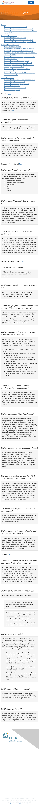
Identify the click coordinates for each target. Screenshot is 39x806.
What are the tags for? (12, 90)
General (3, 25)
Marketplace (6, 754)
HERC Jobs (5, 794)
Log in (30, 2)
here (12, 110)
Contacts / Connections (9, 36)
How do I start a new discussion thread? (18, 63)
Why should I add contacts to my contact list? (20, 42)
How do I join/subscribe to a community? (18, 51)
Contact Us (5, 758)
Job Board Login (7, 790)
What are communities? (12, 47)
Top (9, 94)
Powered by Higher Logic (19, 803)
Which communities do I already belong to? (19, 49)
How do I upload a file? (12, 86)
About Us (5, 753)
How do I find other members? (15, 38)
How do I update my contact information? (18, 29)
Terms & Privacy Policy (9, 771)
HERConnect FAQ (7, 770)
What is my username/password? (15, 27)
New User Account (7, 792)
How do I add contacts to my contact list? (18, 40)
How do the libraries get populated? (16, 84)
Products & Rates (7, 756)
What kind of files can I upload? (15, 88)
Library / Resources (7, 78)
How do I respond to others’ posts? (16, 61)
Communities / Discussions (10, 45)
